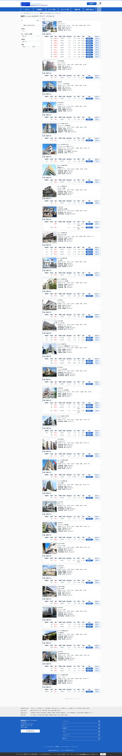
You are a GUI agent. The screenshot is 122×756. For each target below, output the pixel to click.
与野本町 (64, 683)
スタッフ (64, 724)
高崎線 (53, 712)
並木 (37, 710)
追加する (97, 38)
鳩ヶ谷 (66, 551)
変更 (38, 20)
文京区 (87, 708)
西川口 (65, 329)
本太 (66, 186)
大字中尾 (66, 123)
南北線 (82, 712)
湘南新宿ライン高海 (75, 712)
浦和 (69, 131)
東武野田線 (60, 152)
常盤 (66, 165)
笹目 (62, 300)
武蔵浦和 (64, 109)
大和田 (65, 152)
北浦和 (65, 170)
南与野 (63, 173)
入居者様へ (39, 9)
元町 (66, 232)
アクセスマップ (65, 735)
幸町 (62, 501)
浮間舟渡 (64, 395)
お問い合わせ (89, 9)
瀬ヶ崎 (66, 630)
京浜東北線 (60, 30)
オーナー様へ (52, 9)
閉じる (103, 754)
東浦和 (64, 128)
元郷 (43, 710)
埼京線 (59, 27)
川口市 (59, 207)
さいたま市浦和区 (61, 165)
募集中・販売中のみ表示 (29, 25)
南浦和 (65, 130)
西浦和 (64, 111)
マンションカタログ (49, 746)
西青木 (62, 439)
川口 (65, 212)
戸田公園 (64, 67)
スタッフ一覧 (64, 9)
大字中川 (67, 144)
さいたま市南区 (61, 344)
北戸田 (63, 27)
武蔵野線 (60, 111)
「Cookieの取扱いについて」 (84, 754)
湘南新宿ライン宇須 (62, 131)
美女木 (62, 102)
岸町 (66, 258)
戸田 (63, 28)
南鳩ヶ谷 (67, 375)
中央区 (83, 708)
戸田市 (59, 60)
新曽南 (62, 60)
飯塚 (62, 320)
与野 (65, 241)
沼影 (65, 344)
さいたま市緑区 (61, 123)
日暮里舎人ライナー (88, 712)
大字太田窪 (67, 416)
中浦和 (63, 194)
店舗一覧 (91, 3)
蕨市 (59, 21)
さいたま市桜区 (61, 708)
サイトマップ (75, 746)
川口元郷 (67, 213)
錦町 (61, 21)
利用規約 (57, 746)
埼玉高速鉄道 (61, 213)
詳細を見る (89, 38)
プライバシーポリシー (65, 746)
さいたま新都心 (67, 151)
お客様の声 (64, 728)
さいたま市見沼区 (61, 144)
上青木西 (63, 543)
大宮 (65, 149)
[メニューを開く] (99, 9)
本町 (62, 207)
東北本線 (58, 712)
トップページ (65, 721)
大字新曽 (63, 586)
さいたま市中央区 (78, 708)
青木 (62, 367)
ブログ (63, 731)
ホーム (27, 9)
